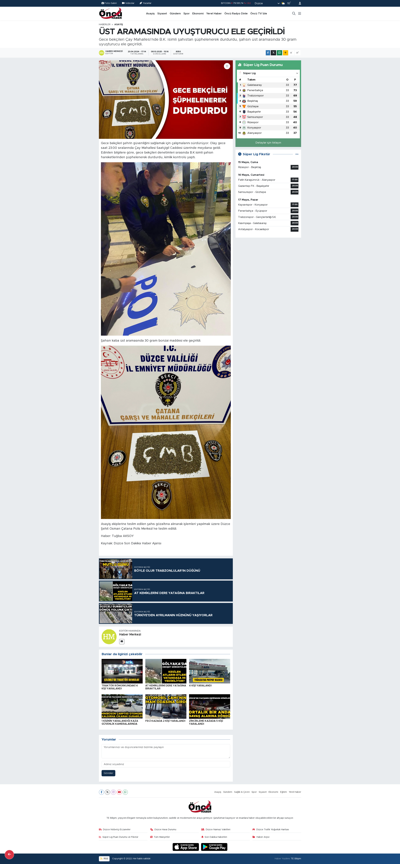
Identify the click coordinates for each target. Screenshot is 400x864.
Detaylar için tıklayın (268, 142)
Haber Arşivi (263, 837)
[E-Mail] (121, 641)
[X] (107, 792)
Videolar (129, 3)
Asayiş (150, 13)
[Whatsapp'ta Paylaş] (279, 52)
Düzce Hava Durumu (165, 829)
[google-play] (214, 847)
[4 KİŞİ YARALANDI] (209, 671)
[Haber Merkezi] (109, 636)
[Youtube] (119, 792)
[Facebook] (101, 792)
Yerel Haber (214, 13)
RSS (105, 858)
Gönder (108, 773)
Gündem (175, 13)
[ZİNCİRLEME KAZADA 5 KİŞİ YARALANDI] (209, 706)
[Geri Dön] (9, 854)
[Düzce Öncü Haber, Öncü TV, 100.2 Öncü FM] (110, 13)
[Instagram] (113, 792)
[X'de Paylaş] (273, 52)
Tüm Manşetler (162, 837)
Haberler (104, 24)
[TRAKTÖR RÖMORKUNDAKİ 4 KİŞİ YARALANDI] (122, 671)
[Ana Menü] (299, 14)
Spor (186, 13)
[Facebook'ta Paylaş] (268, 52)
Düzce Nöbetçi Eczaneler (116, 829)
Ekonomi (198, 13)
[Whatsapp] (125, 792)
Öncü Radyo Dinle (236, 13)
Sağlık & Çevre (242, 792)
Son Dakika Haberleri (216, 837)
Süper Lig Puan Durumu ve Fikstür (120, 837)
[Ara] (294, 14)
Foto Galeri (111, 3)
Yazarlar (147, 3)
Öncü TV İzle (258, 13)
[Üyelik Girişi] (298, 3)
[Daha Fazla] (285, 52)
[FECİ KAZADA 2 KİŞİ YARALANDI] (165, 706)
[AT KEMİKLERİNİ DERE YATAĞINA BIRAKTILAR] (165, 671)
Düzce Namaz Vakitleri (218, 829)
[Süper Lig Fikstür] (296, 154)
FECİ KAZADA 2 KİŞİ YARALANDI (165, 721)
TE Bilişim (296, 858)
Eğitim (283, 792)
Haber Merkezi (130, 634)
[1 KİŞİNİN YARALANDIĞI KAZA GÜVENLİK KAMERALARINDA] (122, 706)
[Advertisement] (268, 262)
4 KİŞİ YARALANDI (200, 685)
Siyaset (162, 13)
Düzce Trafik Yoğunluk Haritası (272, 829)
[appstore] (186, 847)
